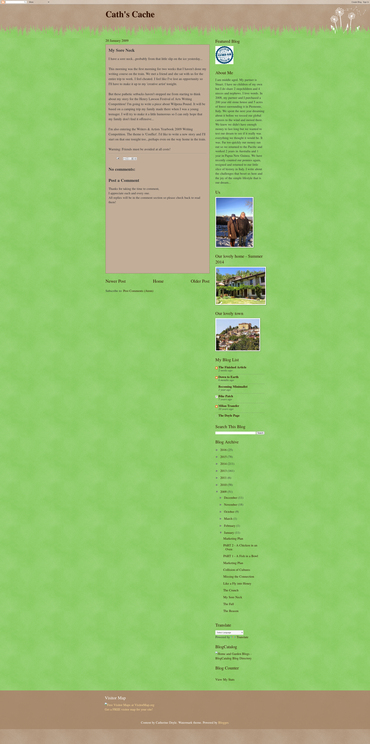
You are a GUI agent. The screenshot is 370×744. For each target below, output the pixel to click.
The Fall (228, 604)
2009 (223, 492)
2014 (223, 463)
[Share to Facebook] (132, 158)
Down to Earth (228, 376)
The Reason (230, 611)
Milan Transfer (228, 405)
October (229, 511)
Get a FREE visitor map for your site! (129, 709)
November (231, 504)
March (228, 518)
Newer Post (116, 281)
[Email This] (124, 158)
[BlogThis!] (127, 158)
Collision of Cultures (236, 569)
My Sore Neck (232, 597)
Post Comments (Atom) (138, 291)
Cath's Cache (130, 14)
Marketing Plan (233, 538)
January (229, 532)
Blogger (223, 722)
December (231, 497)
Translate (242, 637)
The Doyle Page (229, 415)
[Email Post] (117, 158)
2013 (223, 471)
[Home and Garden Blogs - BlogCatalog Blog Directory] (239, 658)
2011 (223, 477)
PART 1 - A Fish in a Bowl (240, 556)
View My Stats (225, 679)
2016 (223, 450)
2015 (223, 457)
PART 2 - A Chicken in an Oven (240, 547)
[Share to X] (129, 158)
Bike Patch (225, 396)
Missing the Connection (238, 576)
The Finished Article (232, 367)
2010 (223, 485)
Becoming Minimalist (232, 386)
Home (158, 281)
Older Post (200, 281)
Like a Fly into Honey (237, 583)
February (230, 525)
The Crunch (230, 590)
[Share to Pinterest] (135, 158)
